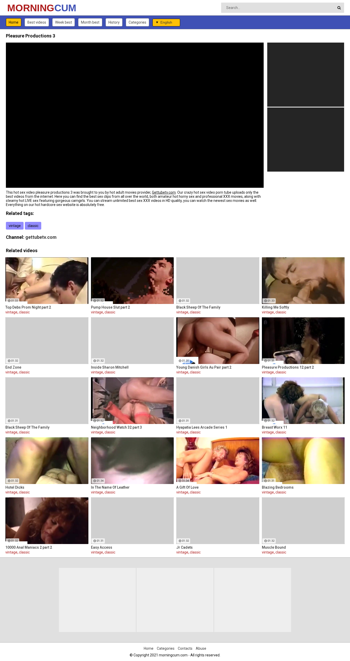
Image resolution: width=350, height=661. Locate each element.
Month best (90, 22)
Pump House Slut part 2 (110, 307)
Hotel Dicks (14, 487)
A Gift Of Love (187, 487)
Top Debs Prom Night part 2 (28, 307)
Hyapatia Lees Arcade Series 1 (201, 427)
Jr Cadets (184, 547)
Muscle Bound (274, 547)
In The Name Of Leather (110, 487)
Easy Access (101, 547)
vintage (15, 226)
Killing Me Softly (275, 307)
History (114, 22)
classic (33, 226)
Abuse (201, 648)
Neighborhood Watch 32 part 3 (116, 427)
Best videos (36, 22)
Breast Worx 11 (274, 427)
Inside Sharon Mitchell (110, 367)
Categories (137, 22)
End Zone (13, 367)
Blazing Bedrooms (278, 487)
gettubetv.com (41, 237)
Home (13, 22)
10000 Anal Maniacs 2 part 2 (28, 547)
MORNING (20, 8)
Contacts (185, 648)
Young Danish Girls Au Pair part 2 (203, 367)
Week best (63, 22)
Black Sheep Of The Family (198, 307)
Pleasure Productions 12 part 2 (288, 367)
